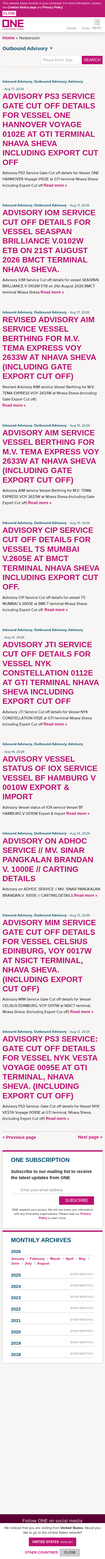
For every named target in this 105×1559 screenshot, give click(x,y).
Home (8, 37)
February (37, 1259)
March (55, 1259)
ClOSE (70, 1552)
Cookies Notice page (22, 7)
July (28, 1263)
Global (71, 28)
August (43, 1263)
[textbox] (60, 60)
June (15, 1263)
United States (52, 1542)
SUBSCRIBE (76, 1200)
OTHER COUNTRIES (41, 1552)
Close (9, 13)
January (17, 1259)
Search (92, 60)
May (82, 1259)
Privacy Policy (53, 7)
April (70, 1259)
